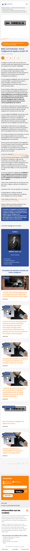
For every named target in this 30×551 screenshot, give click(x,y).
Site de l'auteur (8, 264)
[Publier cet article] (7, 58)
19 (12, 463)
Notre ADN (4, 503)
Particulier (8, 482)
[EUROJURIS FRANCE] (7, 4)
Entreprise (17, 482)
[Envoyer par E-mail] (18, 58)
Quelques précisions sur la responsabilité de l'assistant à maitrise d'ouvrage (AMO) (12, 451)
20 (15, 463)
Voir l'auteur (7, 259)
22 (20, 463)
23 (23, 463)
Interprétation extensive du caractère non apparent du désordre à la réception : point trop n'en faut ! (15, 361)
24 (26, 463)
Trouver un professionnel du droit (10, 505)
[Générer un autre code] (25, 491)
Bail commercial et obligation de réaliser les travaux (13, 422)
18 (9, 463)
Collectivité (8, 483)
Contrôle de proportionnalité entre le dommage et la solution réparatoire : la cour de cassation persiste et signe (14, 294)
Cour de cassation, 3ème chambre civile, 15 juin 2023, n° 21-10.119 (14, 155)
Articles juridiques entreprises (18, 7)
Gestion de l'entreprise (7, 9)
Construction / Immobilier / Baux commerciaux (13, 10)
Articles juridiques (5, 7)
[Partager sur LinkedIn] (10, 58)
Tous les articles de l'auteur (11, 262)
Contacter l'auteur (9, 260)
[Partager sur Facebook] (14, 58)
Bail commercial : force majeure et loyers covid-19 (14, 12)
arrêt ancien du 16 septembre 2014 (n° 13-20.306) (14, 200)
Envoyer (8, 496)
